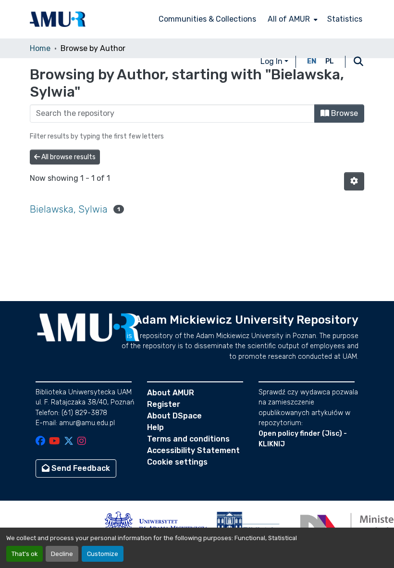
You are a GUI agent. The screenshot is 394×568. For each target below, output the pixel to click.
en (312, 61)
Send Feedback (79, 468)
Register (163, 404)
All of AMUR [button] (289, 19)
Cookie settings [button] (177, 462)
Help (155, 427)
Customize (102, 553)
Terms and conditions (188, 438)
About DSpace (174, 415)
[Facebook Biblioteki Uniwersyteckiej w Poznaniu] (40, 441)
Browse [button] (343, 113)
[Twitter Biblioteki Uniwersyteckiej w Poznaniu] (69, 441)
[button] (58, 19)
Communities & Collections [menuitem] (207, 19)
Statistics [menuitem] (344, 19)
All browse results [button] (68, 157)
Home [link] (40, 48)
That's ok (24, 553)
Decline (62, 553)
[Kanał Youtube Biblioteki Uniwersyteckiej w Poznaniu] (54, 441)
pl (329, 61)
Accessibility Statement (193, 450)
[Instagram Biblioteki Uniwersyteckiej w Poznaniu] (81, 441)
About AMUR (170, 392)
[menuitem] (292, 19)
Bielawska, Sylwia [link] (69, 209)
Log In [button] (272, 61)
